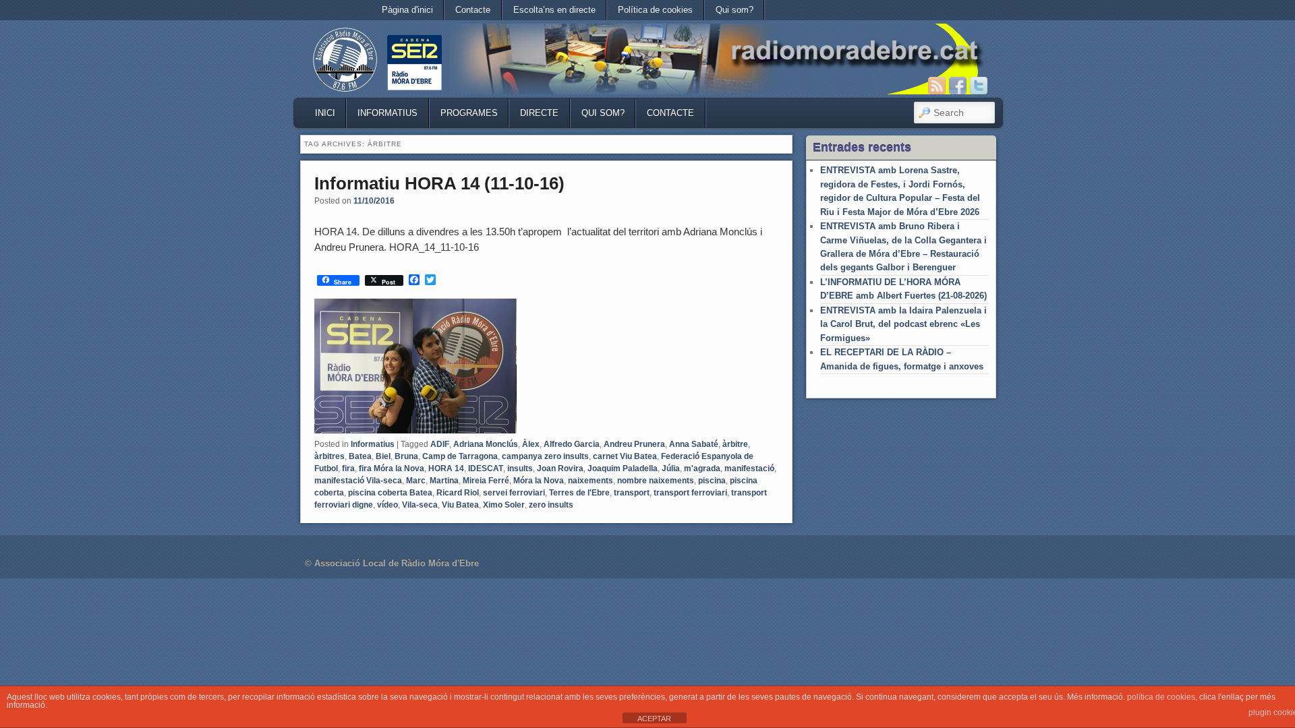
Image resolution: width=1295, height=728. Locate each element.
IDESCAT (485, 468)
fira (348, 468)
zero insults (551, 505)
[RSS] (937, 85)
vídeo (387, 505)
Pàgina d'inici (407, 10)
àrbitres (329, 456)
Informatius (387, 113)
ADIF (439, 444)
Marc (416, 480)
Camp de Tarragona (460, 456)
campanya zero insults (545, 456)
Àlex (531, 444)
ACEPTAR (654, 719)
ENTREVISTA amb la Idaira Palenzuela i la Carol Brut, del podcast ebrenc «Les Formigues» (903, 324)
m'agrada (702, 468)
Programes (469, 113)
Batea (360, 456)
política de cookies (1161, 697)
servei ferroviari (514, 492)
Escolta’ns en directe (554, 10)
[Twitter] (978, 85)
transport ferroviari (690, 492)
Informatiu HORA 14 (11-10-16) (439, 183)
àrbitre (735, 444)
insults (520, 468)
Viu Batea (460, 505)
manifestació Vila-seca (358, 480)
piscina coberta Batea (390, 492)
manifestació (749, 468)
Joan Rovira (560, 468)
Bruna (406, 456)
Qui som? (734, 10)
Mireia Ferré (486, 480)
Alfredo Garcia (572, 444)
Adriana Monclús (485, 444)
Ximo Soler (504, 505)
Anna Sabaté (693, 444)
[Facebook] (958, 85)
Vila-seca (420, 505)
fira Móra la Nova (391, 468)
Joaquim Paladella (622, 468)
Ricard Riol (457, 492)
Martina (444, 480)
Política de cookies (655, 10)
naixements (590, 480)
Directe (539, 113)
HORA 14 (446, 468)
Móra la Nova (538, 480)
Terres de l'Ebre (579, 492)
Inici (325, 113)
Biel (383, 456)
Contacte (472, 10)
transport (632, 492)
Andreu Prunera (634, 444)
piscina (712, 480)
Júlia (671, 468)
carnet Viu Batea (625, 456)
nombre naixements (655, 480)
